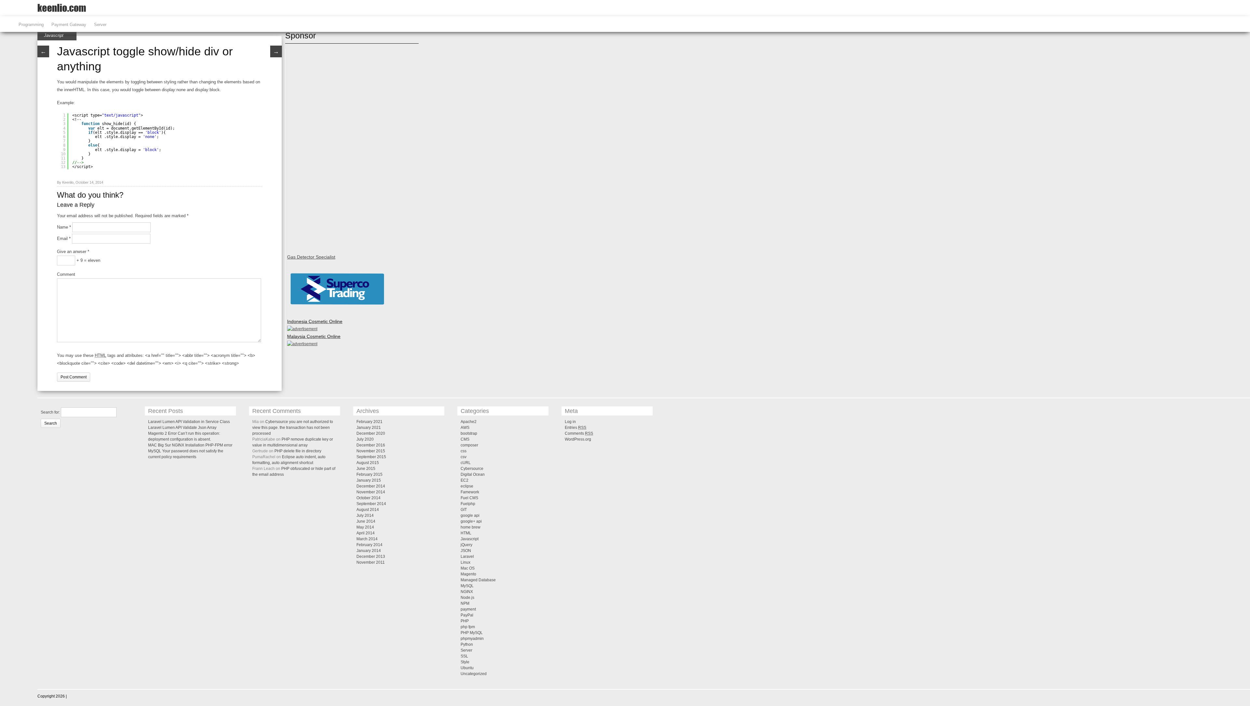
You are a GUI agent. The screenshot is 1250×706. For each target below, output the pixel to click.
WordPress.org (578, 439)
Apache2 (469, 421)
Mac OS (468, 568)
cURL (466, 462)
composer (469, 445)
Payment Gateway (68, 24)
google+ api (471, 521)
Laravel (467, 556)
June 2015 (365, 468)
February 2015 (369, 474)
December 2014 (370, 486)
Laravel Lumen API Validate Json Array (182, 427)
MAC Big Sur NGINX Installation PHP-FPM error (190, 445)
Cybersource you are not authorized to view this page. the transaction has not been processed (292, 427)
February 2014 (369, 545)
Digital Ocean (473, 474)
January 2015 (368, 480)
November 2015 (370, 451)
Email (64, 238)
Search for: (50, 412)
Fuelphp (468, 503)
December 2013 (370, 556)
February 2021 (369, 421)
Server (100, 24)
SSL (464, 656)
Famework (470, 492)
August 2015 (367, 462)
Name (64, 227)
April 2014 (365, 533)
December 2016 (370, 445)
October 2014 (368, 498)
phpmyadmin (472, 638)
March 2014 (367, 539)
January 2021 (368, 427)
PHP (465, 621)
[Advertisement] (313, 148)
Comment (66, 274)
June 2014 (365, 521)
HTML (466, 533)
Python (467, 644)
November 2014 (370, 492)
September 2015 (371, 457)
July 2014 (365, 515)
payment (468, 609)
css (463, 451)
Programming (31, 24)
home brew (470, 527)
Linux (465, 562)
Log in (570, 421)
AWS (465, 427)
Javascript (53, 35)
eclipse (467, 486)
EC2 (464, 480)
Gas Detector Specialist (311, 257)
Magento (468, 574)
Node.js (467, 597)
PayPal (467, 615)
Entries (575, 427)
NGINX (467, 591)
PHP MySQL (472, 632)
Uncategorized (474, 673)
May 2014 (365, 527)
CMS (465, 439)
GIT (464, 509)
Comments (579, 433)
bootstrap (469, 433)
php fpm (468, 627)
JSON (466, 550)
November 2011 (370, 562)
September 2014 (371, 503)
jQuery (466, 545)
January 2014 (368, 550)
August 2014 (367, 509)
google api (470, 515)
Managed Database (478, 580)
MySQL (467, 586)
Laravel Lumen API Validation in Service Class (189, 421)
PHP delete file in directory (297, 451)
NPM (465, 603)
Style (465, 662)
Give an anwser (73, 251)
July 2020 (365, 439)
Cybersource (472, 468)
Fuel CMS (469, 498)
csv (463, 457)
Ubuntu (467, 668)
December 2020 (370, 433)
